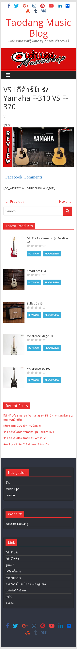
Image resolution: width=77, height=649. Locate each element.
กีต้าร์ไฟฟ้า (12, 559)
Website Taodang (17, 524)
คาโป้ (9, 597)
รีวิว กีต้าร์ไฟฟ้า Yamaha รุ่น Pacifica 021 (28, 432)
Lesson (10, 495)
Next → (65, 201)
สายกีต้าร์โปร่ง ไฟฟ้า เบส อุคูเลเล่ (26, 584)
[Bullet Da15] (13, 304)
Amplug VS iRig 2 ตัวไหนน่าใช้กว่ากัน (26, 444)
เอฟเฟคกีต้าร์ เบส (16, 590)
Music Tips (12, 489)
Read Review (52, 253)
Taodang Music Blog (38, 27)
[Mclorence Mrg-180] (13, 336)
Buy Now (33, 253)
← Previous (14, 201)
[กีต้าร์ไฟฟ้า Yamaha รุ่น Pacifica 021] (13, 238)
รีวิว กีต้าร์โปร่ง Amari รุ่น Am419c (24, 438)
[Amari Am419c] (13, 271)
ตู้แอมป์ (10, 565)
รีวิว (8, 482)
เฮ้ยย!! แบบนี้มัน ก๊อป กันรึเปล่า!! (22, 426)
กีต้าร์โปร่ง (12, 552)
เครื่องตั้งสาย (13, 571)
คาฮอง (10, 603)
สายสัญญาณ (13, 578)
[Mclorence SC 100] (13, 369)
